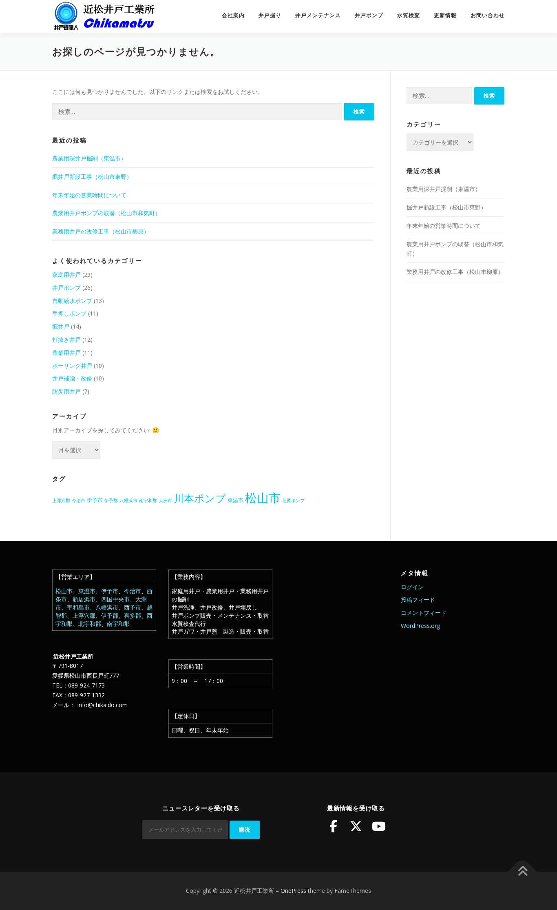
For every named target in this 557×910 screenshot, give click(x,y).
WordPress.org (420, 626)
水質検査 (408, 15)
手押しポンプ (69, 313)
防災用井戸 (66, 391)
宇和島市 (78, 607)
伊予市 (95, 500)
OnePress (293, 890)
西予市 (132, 607)
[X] (356, 826)
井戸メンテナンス (318, 15)
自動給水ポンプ (72, 301)
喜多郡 (132, 615)
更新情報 (445, 15)
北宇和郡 (89, 623)
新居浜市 (84, 599)
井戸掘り (270, 15)
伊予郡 (111, 500)
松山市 (263, 497)
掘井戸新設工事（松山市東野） (92, 176)
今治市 (78, 500)
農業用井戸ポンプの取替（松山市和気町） (106, 213)
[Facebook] (333, 826)
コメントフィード (423, 612)
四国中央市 (115, 599)
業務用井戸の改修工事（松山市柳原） (100, 231)
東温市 (235, 500)
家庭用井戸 (66, 274)
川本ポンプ (200, 498)
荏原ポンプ (293, 500)
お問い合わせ (488, 15)
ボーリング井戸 (72, 365)
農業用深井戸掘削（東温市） (89, 158)
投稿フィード (418, 599)
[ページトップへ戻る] (522, 871)
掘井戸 (60, 326)
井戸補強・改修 (72, 378)
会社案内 (233, 15)
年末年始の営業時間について (89, 195)
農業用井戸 (66, 352)
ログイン (412, 587)
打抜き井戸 (66, 339)
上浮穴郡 (61, 500)
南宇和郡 (148, 500)
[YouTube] (379, 826)
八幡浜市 (128, 500)
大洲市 (165, 500)
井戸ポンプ (369, 15)
